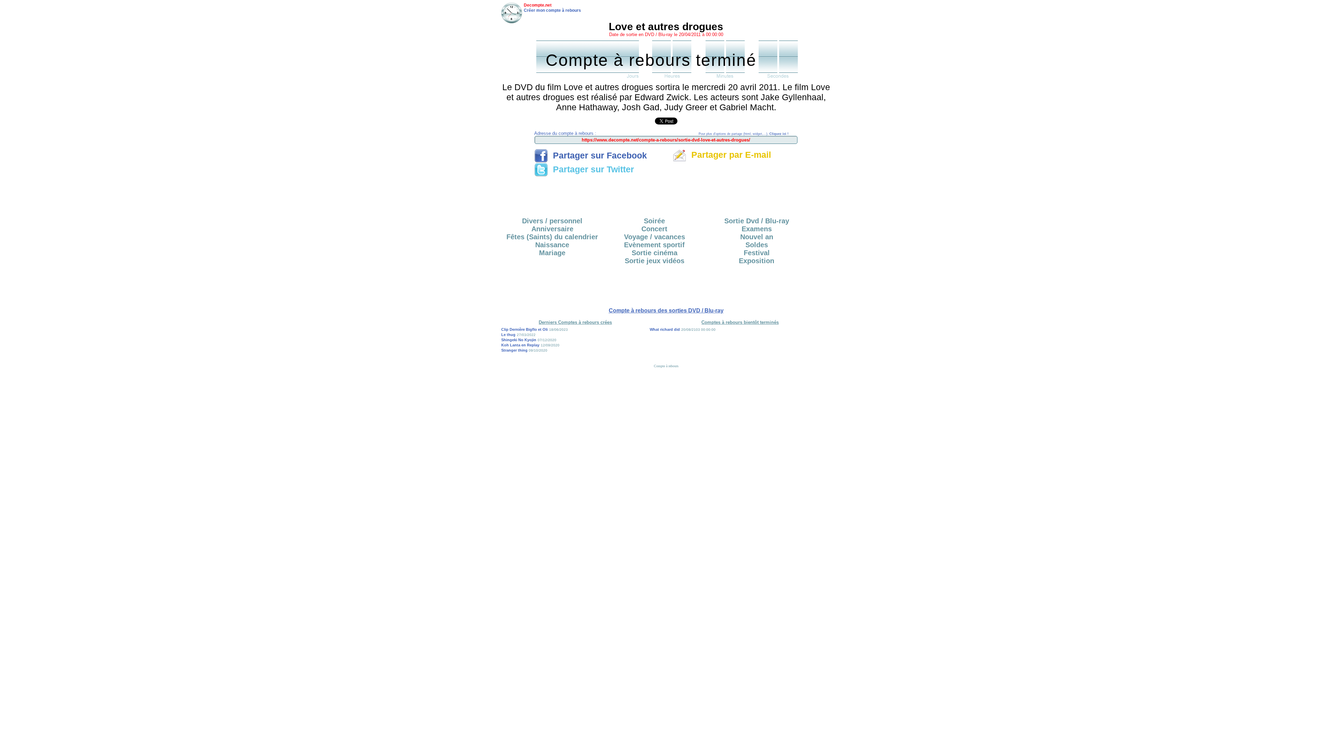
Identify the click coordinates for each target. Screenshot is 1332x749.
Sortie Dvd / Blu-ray (756, 221)
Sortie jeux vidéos (654, 261)
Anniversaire (552, 229)
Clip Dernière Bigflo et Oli (524, 329)
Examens (757, 229)
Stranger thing (515, 350)
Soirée (654, 221)
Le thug (508, 335)
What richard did (665, 329)
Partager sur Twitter (591, 169)
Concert (654, 229)
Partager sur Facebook (597, 155)
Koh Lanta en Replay (520, 345)
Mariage (552, 253)
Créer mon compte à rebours (552, 10)
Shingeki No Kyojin (518, 340)
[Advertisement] (666, 194)
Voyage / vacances (654, 237)
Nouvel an (756, 237)
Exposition (756, 261)
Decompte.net (538, 5)
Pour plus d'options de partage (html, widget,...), (743, 134)
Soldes (756, 245)
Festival (757, 253)
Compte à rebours (666, 366)
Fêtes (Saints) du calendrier (552, 237)
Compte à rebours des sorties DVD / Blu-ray (666, 310)
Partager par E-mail (728, 155)
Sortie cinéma (654, 253)
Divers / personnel (552, 221)
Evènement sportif (654, 245)
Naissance (552, 245)
